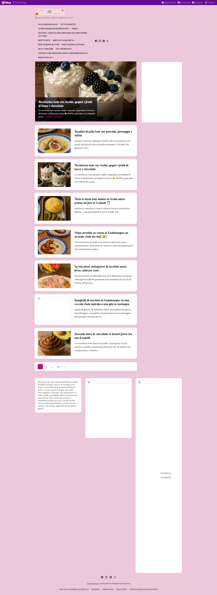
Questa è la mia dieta (63, 40)
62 (58, 366)
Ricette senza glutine (48, 44)
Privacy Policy (45, 57)
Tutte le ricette (68, 24)
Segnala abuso (170, 3)
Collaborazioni (63, 49)
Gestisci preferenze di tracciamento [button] (144, 589)
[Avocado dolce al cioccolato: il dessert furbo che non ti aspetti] (54, 343)
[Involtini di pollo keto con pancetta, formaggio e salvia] (54, 141)
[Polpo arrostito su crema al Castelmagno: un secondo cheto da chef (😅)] (54, 242)
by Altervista (185, 3)
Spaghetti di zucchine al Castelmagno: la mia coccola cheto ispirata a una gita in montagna (101, 302)
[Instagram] (99, 41)
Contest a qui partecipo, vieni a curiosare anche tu (63, 53)
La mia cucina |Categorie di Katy (53, 29)
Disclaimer (199, 3)
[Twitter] (107, 41)
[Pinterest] (103, 41)
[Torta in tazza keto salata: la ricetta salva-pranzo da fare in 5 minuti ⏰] (54, 208)
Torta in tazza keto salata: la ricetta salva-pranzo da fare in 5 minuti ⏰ (100, 201)
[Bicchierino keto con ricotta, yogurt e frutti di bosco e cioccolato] (85, 91)
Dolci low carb (45, 49)
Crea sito (211, 3)
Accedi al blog (20, 3)
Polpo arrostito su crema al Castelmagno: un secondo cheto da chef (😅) (101, 234)
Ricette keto (44, 40)
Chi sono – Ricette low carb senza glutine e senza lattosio (62, 34)
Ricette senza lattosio (73, 44)
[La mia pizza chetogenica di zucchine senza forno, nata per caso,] (54, 276)
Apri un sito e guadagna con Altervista (74, 589)
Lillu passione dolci (48, 24)
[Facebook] (96, 41)
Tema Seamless (93, 584)
